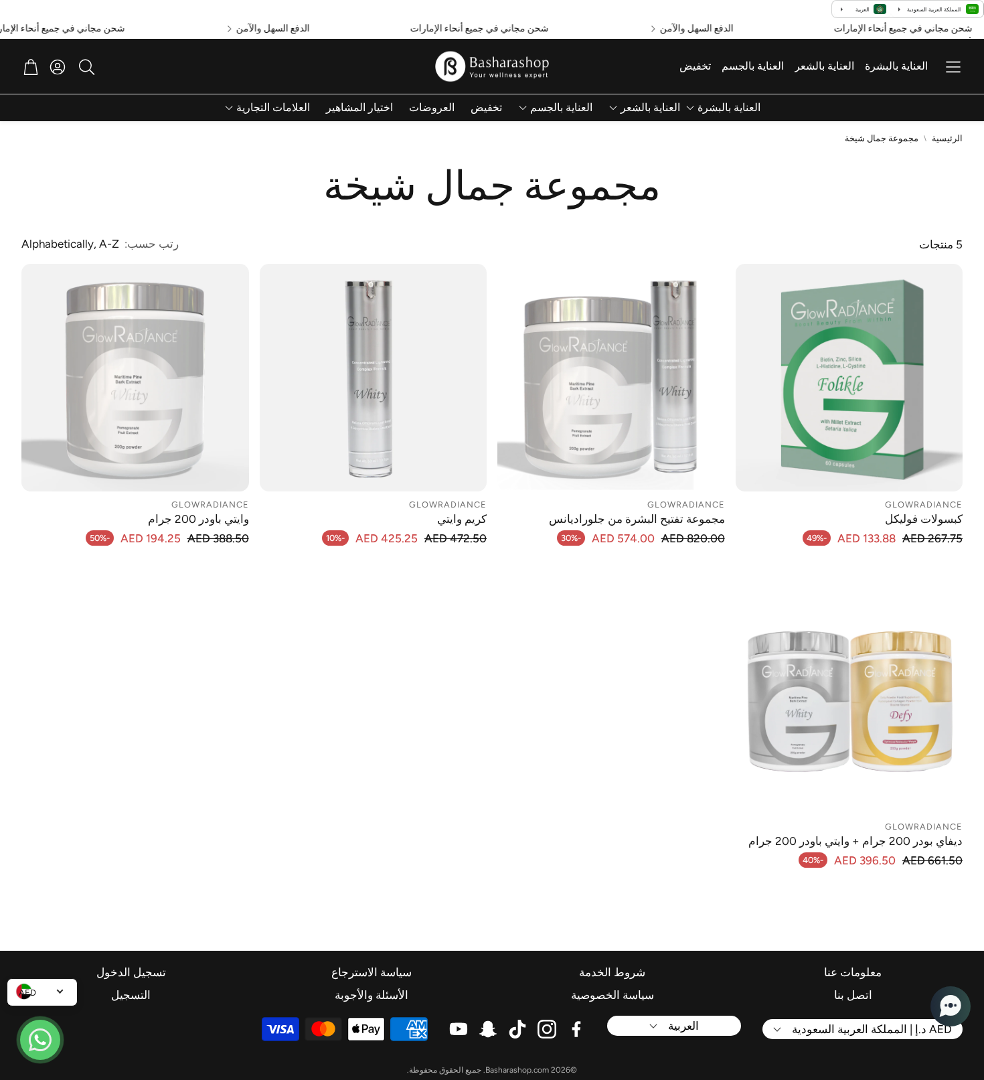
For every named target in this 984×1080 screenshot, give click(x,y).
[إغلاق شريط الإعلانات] (13, 29)
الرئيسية (947, 138)
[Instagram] (547, 1029)
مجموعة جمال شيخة (881, 138)
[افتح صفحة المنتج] (849, 377)
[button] (953, 67)
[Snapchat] (488, 1029)
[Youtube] (458, 1029)
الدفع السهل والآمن (717, 28)
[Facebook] (576, 1029)
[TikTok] (517, 1029)
